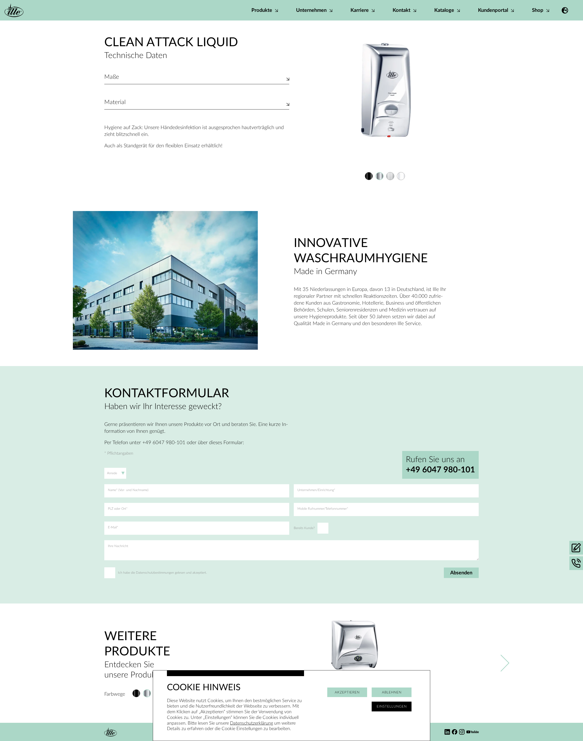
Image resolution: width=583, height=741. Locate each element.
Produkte (262, 10)
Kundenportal (493, 10)
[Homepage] (14, 10)
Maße (111, 77)
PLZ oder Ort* (118, 508)
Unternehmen (312, 10)
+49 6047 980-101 (440, 470)
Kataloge (444, 10)
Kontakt (402, 10)
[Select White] (401, 176)
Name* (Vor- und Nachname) (128, 490)
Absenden (461, 572)
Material (115, 102)
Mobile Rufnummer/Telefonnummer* (322, 508)
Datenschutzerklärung (251, 723)
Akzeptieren (347, 692)
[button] (565, 10)
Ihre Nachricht (118, 546)
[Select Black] (369, 176)
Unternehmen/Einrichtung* (316, 490)
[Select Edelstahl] (390, 176)
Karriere (360, 10)
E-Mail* (113, 527)
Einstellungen (392, 706)
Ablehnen (391, 692)
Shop (538, 10)
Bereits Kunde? (304, 528)
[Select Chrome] (380, 176)
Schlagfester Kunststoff (129, 107)
